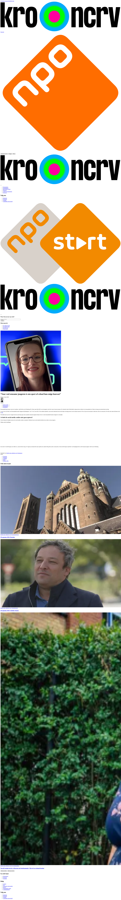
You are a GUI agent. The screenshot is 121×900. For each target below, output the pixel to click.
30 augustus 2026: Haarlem (8, 537)
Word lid (2, 32)
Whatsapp (5, 457)
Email (4, 459)
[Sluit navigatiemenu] (1, 314)
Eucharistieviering (10, 534)
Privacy (4, 887)
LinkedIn (5, 458)
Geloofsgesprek (9, 608)
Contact (4, 883)
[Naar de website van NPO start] (60, 152)
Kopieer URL (6, 460)
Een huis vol (5, 327)
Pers (4, 885)
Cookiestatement (6, 889)
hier (2, 412)
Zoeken (2, 319)
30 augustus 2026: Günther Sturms (10, 610)
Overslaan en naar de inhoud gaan (7, 1)
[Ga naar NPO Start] (60, 283)
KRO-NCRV (5, 404)
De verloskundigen (10, 865)
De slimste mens (6, 326)
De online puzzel (6, 325)
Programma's (5, 406)
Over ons (5, 877)
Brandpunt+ (5, 407)
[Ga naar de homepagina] (60, 30)
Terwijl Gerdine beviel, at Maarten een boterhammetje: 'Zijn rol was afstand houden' (22, 868)
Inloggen (10, 153)
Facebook (5, 456)
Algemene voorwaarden (8, 886)
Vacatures (5, 878)
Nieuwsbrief (5, 329)
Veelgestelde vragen (7, 888)
